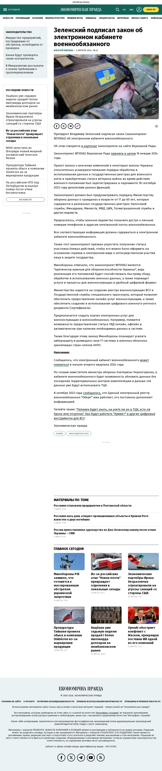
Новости (8, 18)
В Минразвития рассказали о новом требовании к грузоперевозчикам (24, 69)
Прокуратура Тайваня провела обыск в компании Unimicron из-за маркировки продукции (68, 637)
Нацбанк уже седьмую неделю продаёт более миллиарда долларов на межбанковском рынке (104, 639)
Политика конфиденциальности (55, 701)
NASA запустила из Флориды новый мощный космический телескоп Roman (24, 153)
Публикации (23, 18)
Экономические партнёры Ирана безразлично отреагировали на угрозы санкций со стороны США (142, 583)
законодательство (79, 433)
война (59, 433)
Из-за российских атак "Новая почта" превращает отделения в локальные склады (106, 581)
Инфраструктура (55, 18)
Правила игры (75, 18)
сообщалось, (92, 393)
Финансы (90, 18)
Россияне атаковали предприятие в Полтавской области (92, 505)
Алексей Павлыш (63, 50)
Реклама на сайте (11, 701)
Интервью (123, 18)
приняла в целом (123, 153)
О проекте (29, 701)
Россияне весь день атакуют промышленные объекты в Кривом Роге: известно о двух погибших (101, 517)
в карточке (89, 146)
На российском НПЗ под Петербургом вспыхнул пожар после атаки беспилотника (22, 187)
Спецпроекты (107, 18)
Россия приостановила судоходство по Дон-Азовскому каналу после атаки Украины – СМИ (105, 531)
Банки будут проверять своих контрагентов (22, 56)
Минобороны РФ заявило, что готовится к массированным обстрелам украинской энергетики (66, 585)
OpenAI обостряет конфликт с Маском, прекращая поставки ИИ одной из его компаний (143, 635)
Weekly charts (139, 18)
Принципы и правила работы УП (142, 701)
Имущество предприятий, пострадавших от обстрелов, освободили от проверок (24, 43)
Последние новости (20, 90)
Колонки (37, 18)
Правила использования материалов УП (99, 701)
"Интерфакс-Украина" (107, 712)
